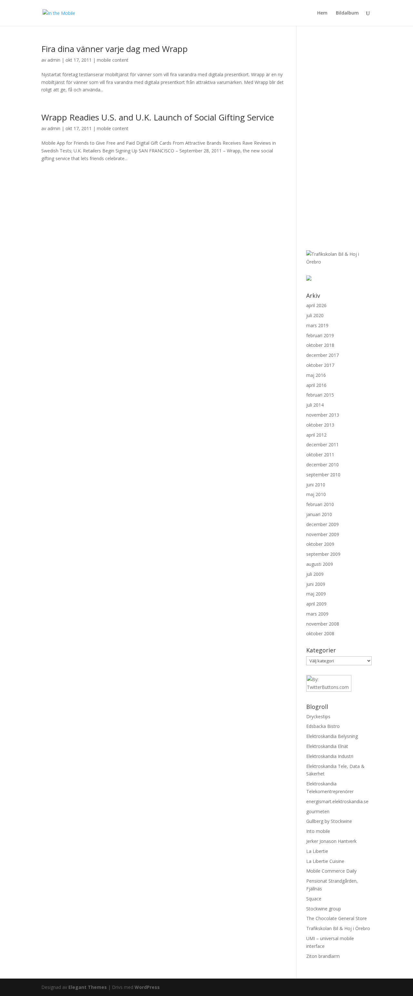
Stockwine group (323, 909)
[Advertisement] (335, 141)
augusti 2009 (319, 564)
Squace (313, 899)
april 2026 (316, 305)
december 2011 (322, 444)
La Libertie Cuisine (325, 861)
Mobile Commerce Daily (331, 871)
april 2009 (316, 604)
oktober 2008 (320, 633)
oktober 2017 (320, 365)
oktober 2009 (320, 544)
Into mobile (318, 831)
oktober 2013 (320, 425)
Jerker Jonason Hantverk (331, 841)
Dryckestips (318, 716)
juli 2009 (315, 574)
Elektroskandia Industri (329, 756)
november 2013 (322, 415)
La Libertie (317, 851)
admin (53, 60)
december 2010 (322, 465)
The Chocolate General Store (336, 918)
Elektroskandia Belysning (332, 736)
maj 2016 (316, 375)
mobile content (112, 60)
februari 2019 (320, 335)
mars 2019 (317, 325)
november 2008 (322, 624)
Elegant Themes (87, 987)
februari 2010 (320, 504)
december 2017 (322, 355)
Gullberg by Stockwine (329, 821)
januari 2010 (319, 514)
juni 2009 (315, 584)
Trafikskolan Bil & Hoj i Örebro (338, 928)
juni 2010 (315, 485)
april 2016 (316, 385)
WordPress (147, 987)
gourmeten (317, 811)
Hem (322, 13)
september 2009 (323, 554)
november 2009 (322, 534)
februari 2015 (320, 395)
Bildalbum (347, 13)
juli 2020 (315, 315)
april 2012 (316, 435)
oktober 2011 (320, 454)
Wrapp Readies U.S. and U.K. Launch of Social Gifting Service (157, 117)
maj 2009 (316, 594)
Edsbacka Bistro (323, 726)
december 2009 (322, 524)
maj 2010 (316, 494)
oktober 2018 (320, 345)
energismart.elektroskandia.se (337, 801)
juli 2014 (315, 405)
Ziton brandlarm (323, 956)
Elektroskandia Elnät (327, 746)
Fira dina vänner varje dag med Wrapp (114, 49)
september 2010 (323, 475)
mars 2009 (317, 614)
